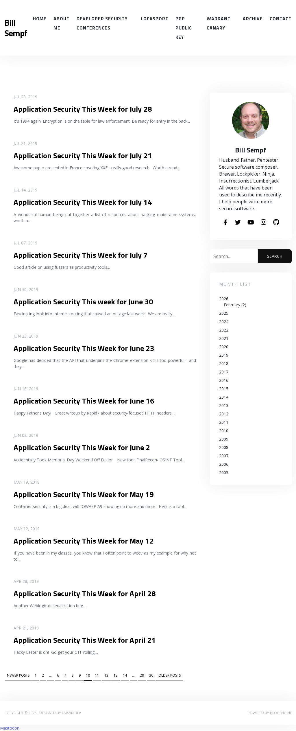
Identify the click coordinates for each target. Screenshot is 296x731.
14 (125, 675)
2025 (223, 313)
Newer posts (18, 675)
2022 (223, 330)
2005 (223, 472)
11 (97, 675)
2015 (223, 388)
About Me (61, 23)
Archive (253, 18)
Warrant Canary (219, 23)
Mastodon (9, 728)
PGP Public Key (183, 27)
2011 (223, 422)
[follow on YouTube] (250, 223)
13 (116, 675)
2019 (223, 355)
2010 (223, 430)
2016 (223, 380)
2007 (223, 456)
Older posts (169, 675)
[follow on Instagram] (263, 222)
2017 (223, 372)
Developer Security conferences (102, 23)
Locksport (155, 18)
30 (151, 675)
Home (40, 18)
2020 (223, 346)
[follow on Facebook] (225, 223)
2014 (223, 397)
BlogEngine (281, 712)
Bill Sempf (15, 27)
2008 (223, 447)
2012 (223, 414)
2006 (223, 464)
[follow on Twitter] (238, 223)
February (232, 305)
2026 (232, 302)
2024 (223, 321)
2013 (223, 405)
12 (106, 675)
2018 (223, 363)
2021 (223, 338)
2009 (223, 439)
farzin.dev (71, 712)
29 (142, 675)
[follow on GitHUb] (276, 222)
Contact (281, 18)
